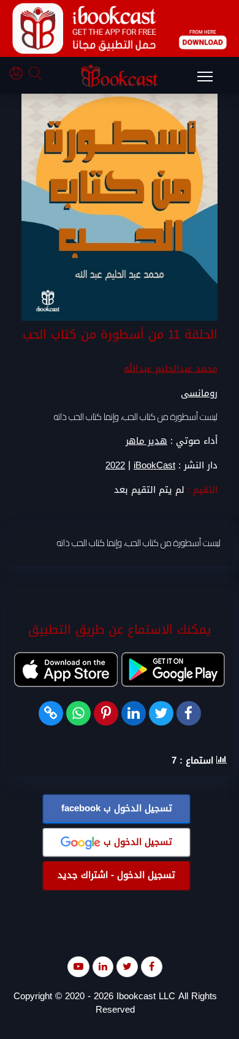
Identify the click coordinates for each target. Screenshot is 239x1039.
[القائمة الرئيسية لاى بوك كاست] (210, 80)
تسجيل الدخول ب (116, 808)
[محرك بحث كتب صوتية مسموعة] (37, 75)
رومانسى (199, 393)
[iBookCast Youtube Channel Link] (78, 966)
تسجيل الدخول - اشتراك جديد (116, 874)
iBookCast (154, 466)
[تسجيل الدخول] (19, 75)
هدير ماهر (146, 440)
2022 (115, 466)
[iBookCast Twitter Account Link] (127, 966)
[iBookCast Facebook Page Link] (151, 966)
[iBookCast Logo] (119, 75)
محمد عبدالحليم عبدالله (171, 368)
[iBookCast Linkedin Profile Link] (103, 966)
